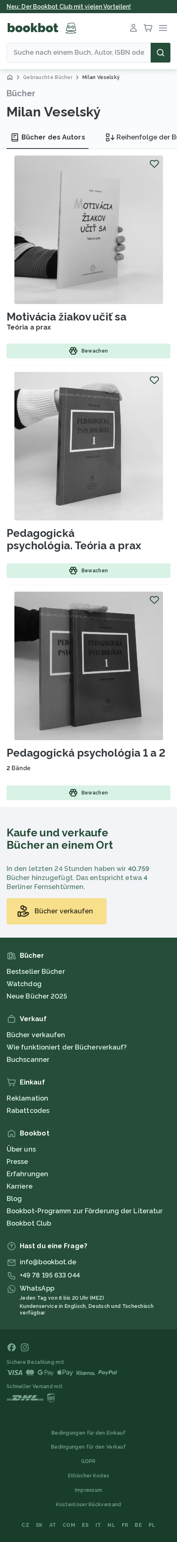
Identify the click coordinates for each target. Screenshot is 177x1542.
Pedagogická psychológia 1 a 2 (86, 753)
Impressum (88, 1490)
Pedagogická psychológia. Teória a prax (74, 539)
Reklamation (27, 1098)
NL (111, 1525)
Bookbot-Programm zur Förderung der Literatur (85, 1211)
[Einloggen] (133, 28)
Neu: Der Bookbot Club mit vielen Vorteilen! (69, 6)
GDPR (88, 1461)
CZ (25, 1525)
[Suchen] (160, 53)
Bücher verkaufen (36, 1035)
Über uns (21, 1149)
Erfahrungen (27, 1174)
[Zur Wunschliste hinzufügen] (154, 163)
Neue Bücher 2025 (37, 996)
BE (138, 1525)
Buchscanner (28, 1060)
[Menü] (163, 28)
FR (125, 1525)
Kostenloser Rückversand (88, 1504)
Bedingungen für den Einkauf (88, 1433)
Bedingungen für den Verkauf (88, 1447)
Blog (14, 1199)
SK (39, 1525)
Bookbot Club (29, 1223)
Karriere (20, 1186)
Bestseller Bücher (36, 971)
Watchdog (24, 984)
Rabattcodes (28, 1111)
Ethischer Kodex (88, 1476)
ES (85, 1525)
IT (98, 1525)
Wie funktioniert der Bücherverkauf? (67, 1047)
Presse (17, 1162)
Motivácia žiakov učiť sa (66, 317)
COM (69, 1525)
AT (52, 1525)
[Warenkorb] (148, 28)
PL (152, 1525)
